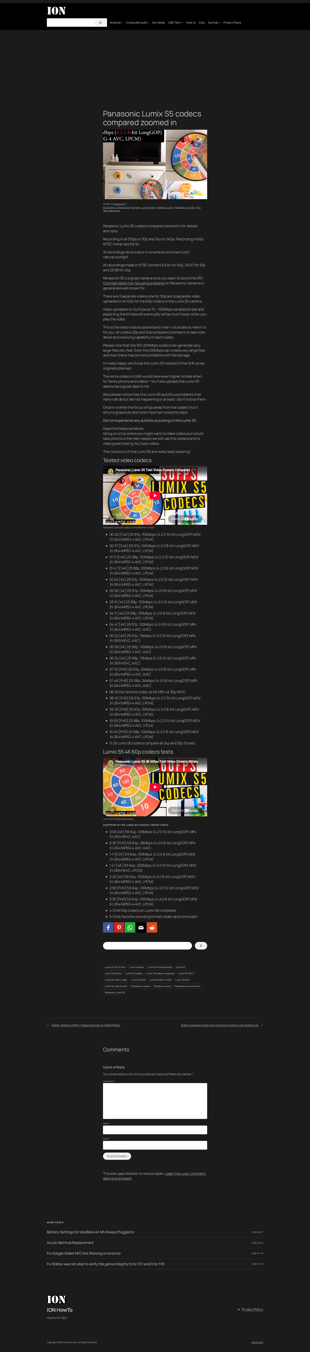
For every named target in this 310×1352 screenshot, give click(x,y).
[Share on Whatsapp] (129, 931)
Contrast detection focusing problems (134, 283)
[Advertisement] (155, 64)
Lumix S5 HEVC (186, 973)
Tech (198, 207)
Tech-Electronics (111, 210)
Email (106, 1138)
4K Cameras (109, 207)
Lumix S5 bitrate (113, 973)
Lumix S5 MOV (138, 979)
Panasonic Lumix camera (187, 986)
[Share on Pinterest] (118, 931)
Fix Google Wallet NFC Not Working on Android (83, 1253)
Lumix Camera (148, 207)
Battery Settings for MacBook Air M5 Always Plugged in (90, 1232)
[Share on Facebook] (108, 931)
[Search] (100, 22)
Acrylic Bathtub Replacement (70, 1243)
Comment (108, 1081)
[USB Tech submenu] (182, 22)
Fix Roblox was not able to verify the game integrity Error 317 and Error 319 (105, 1264)
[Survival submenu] (219, 22)
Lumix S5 (180, 967)
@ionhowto (257, 1342)
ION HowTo (60, 1309)
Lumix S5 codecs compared (160, 973)
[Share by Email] (140, 931)
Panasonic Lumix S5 (185, 207)
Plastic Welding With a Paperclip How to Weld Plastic (86, 1025)
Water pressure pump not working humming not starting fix (219, 1025)
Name (106, 1123)
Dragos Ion (119, 203)
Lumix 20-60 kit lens (115, 967)
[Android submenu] (122, 22)
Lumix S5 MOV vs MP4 (160, 979)
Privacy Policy (252, 1309)
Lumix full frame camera (160, 967)
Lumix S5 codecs (133, 973)
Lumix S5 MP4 (182, 979)
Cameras (135, 207)
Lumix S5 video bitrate (116, 986)
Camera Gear (123, 207)
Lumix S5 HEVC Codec (116, 979)
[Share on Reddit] (151, 931)
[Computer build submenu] (148, 22)
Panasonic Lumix (165, 207)
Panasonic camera (140, 986)
